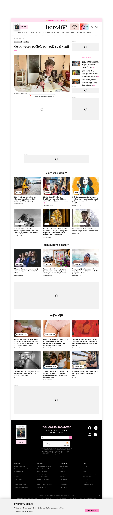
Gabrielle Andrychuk (48, 205)
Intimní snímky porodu (42, 471)
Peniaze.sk (65, 498)
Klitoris (18, 192)
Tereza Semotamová (19, 377)
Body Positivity (50, 334)
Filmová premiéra (80, 224)
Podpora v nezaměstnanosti (21, 468)
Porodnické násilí (21, 334)
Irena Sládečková (18, 275)
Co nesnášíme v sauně (42, 476)
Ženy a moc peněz (84, 25)
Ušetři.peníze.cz (57, 498)
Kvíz (46, 224)
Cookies (41, 495)
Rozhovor (19, 264)
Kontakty (85, 471)
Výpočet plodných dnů (19, 466)
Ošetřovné (16, 476)
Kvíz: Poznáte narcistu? (43, 482)
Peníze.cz (48, 498)
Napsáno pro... (79, 366)
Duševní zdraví (63, 484)
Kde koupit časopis (87, 476)
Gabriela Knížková (76, 205)
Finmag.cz (41, 498)
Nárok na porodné (18, 471)
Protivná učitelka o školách (43, 468)
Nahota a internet (51, 366)
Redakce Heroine (18, 203)
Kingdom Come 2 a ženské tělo (44, 484)
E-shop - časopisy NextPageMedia (87, 498)
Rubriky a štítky (87, 482)
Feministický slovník (88, 484)
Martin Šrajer (75, 233)
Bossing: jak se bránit (42, 487)
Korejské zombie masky (43, 479)
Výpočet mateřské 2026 (20, 484)
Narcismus (62, 468)
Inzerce (85, 466)
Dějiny (76, 192)
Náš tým (85, 468)
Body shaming (63, 479)
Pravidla (47, 495)
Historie (47, 192)
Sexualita (62, 476)
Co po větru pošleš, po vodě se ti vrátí (41, 46)
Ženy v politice (63, 487)
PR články (85, 479)
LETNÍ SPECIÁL (74, 25)
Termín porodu (17, 482)
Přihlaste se (30, 511)
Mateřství (62, 471)
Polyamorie (63, 482)
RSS (73, 495)
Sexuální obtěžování (65, 466)
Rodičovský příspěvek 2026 (21, 487)
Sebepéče (48, 264)
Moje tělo (78, 264)
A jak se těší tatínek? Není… (44, 466)
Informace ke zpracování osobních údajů (60, 495)
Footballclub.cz (73, 498)
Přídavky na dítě (18, 474)
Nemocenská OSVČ (19, 479)
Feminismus (19, 224)
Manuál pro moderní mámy (89, 474)
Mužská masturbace (42, 474)
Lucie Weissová (76, 377)
